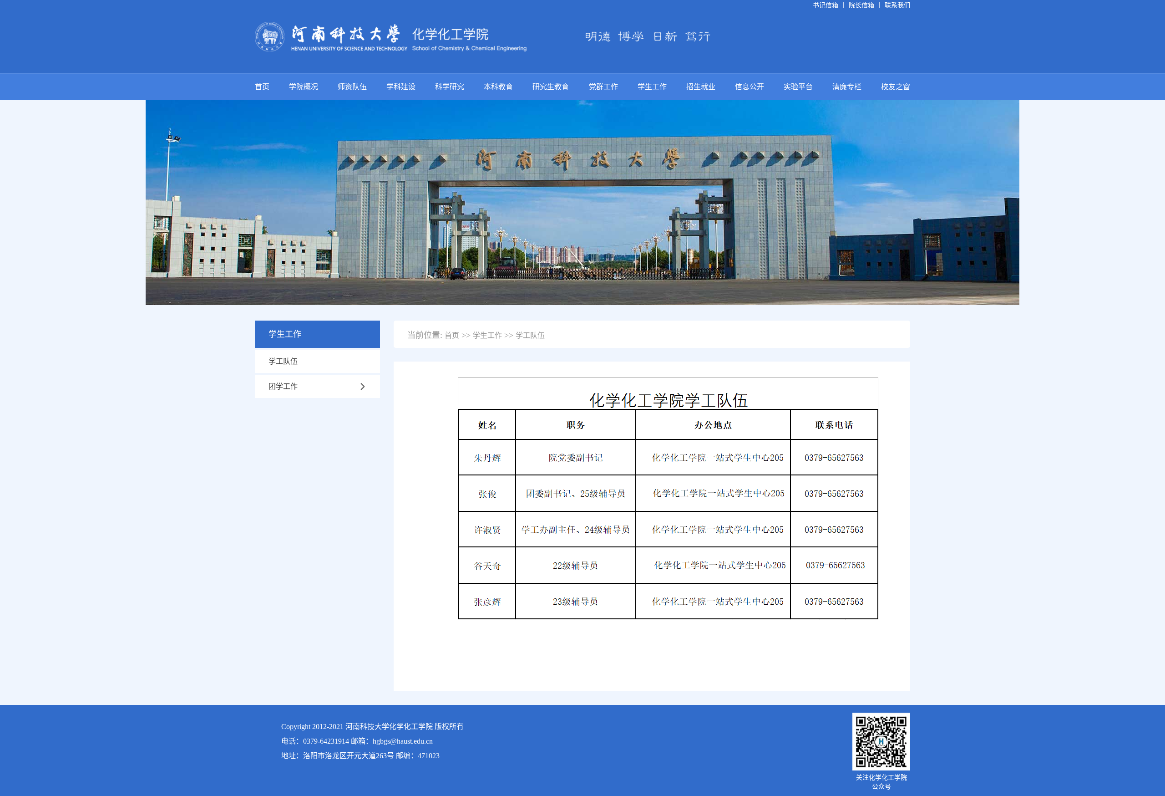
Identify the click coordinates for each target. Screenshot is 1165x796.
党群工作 (603, 87)
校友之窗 (895, 87)
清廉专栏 (846, 87)
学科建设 (400, 87)
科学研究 (449, 87)
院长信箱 (861, 5)
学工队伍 (283, 361)
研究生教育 (550, 87)
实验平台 (798, 87)
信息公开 (749, 87)
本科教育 (498, 87)
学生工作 (652, 87)
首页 (262, 87)
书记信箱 (825, 5)
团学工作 (283, 386)
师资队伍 (352, 87)
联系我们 (897, 5)
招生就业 (700, 87)
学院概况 (303, 87)
